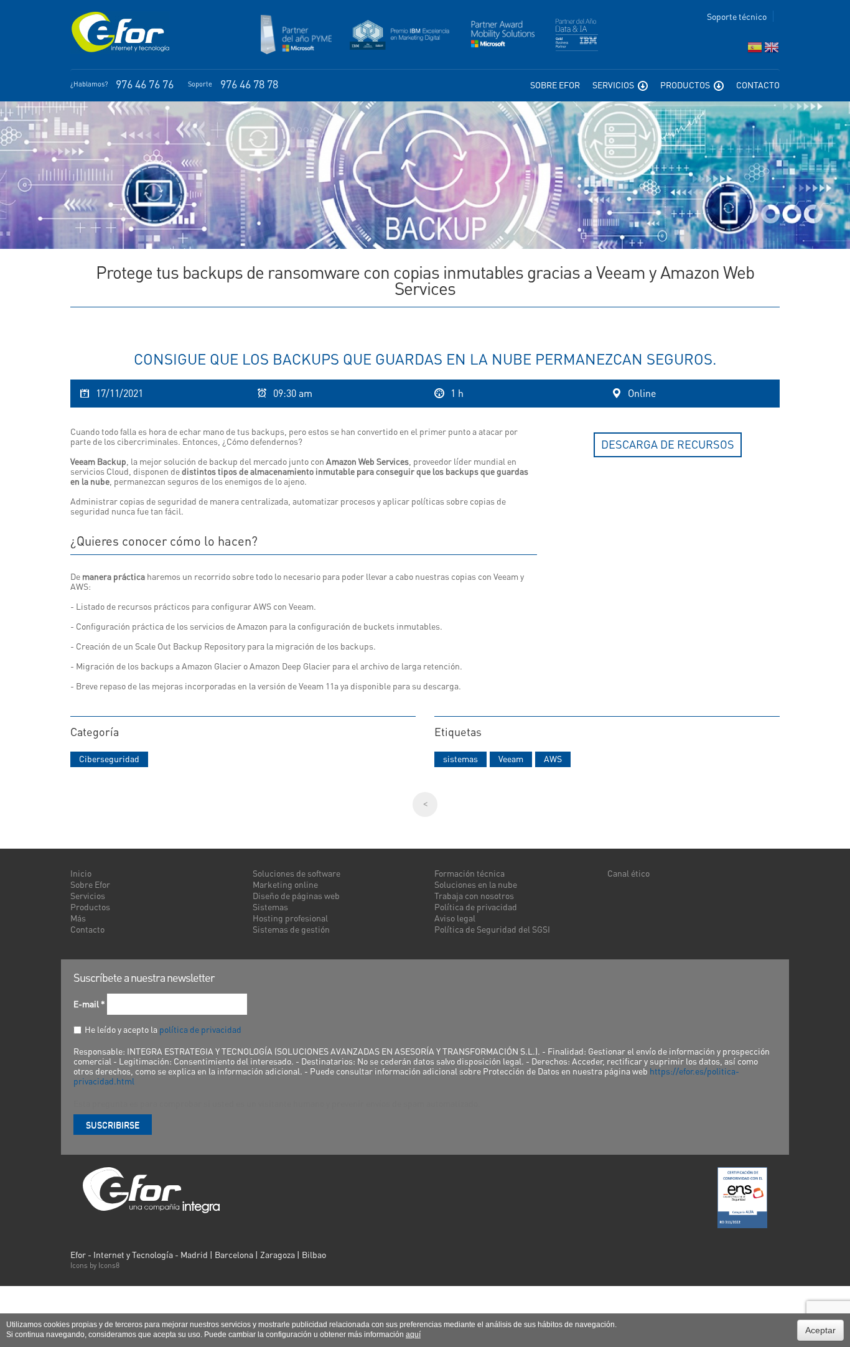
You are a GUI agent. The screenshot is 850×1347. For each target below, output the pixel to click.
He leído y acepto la (163, 1029)
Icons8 (108, 1265)
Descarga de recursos (667, 444)
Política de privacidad (475, 906)
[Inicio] (120, 32)
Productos (686, 84)
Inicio (80, 873)
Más (78, 917)
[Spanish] (754, 50)
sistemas (460, 758)
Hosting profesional (290, 917)
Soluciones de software (296, 873)
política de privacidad (200, 1029)
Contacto (758, 84)
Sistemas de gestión (291, 929)
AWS (553, 758)
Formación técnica (469, 873)
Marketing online (285, 884)
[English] (771, 50)
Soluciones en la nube (475, 884)
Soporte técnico (737, 16)
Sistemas (270, 906)
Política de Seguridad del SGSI (492, 929)
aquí (413, 1334)
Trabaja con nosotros (474, 895)
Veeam (510, 758)
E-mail (89, 1004)
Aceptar (820, 1330)
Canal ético (628, 873)
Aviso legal (454, 917)
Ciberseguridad (109, 758)
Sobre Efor (555, 84)
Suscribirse (112, 1124)
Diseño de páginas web (296, 895)
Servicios (614, 84)
